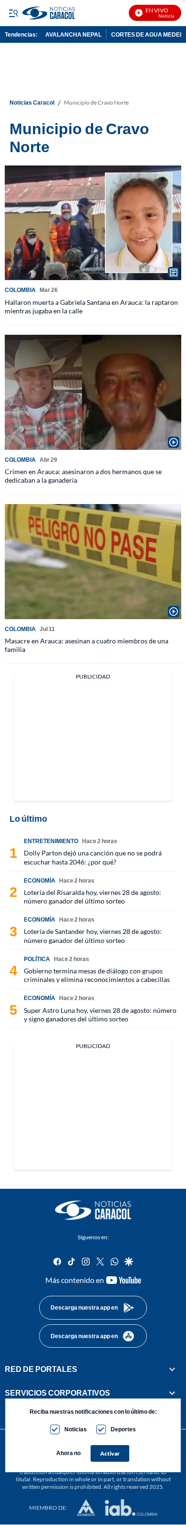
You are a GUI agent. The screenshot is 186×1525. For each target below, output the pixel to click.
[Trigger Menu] (13, 12)
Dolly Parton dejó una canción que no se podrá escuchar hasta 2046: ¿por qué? (93, 857)
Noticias (75, 1429)
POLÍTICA (37, 958)
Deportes (123, 1429)
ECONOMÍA (39, 880)
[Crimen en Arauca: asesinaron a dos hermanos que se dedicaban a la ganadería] (93, 392)
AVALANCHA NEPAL (73, 34)
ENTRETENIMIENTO (51, 841)
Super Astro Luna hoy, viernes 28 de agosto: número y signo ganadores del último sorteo (100, 1014)
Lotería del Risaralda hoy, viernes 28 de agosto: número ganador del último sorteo (92, 896)
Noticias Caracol (32, 102)
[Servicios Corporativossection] (172, 1393)
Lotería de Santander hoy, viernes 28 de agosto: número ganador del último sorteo (93, 935)
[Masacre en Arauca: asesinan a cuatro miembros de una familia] (93, 561)
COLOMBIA (20, 289)
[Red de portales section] (172, 1369)
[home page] (93, 1210)
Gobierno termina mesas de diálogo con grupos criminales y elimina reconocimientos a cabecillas (97, 975)
